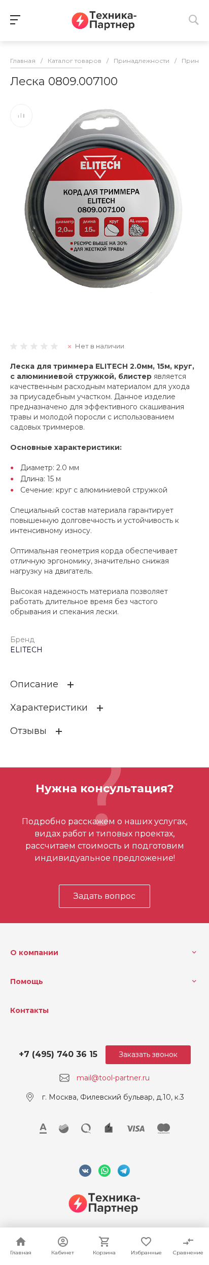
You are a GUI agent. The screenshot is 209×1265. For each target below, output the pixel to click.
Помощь (26, 981)
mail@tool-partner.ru (113, 1077)
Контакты (29, 1010)
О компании (34, 952)
